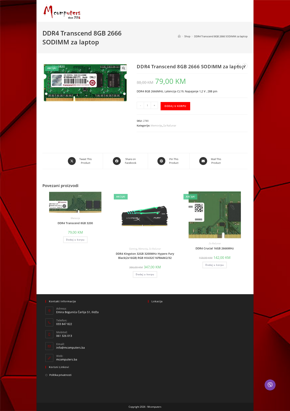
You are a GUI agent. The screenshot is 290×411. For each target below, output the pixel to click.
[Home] (179, 36)
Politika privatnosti (60, 375)
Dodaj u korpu (175, 106)
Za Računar (169, 125)
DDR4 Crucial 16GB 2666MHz (215, 248)
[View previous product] (238, 66)
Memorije (156, 125)
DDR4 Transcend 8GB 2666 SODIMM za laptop (221, 36)
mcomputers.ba (66, 359)
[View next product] (245, 66)
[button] (123, 68)
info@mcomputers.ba (70, 347)
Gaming (133, 248)
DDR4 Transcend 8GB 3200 (75, 223)
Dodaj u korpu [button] (75, 239)
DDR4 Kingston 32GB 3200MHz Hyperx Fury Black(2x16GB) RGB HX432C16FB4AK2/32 (145, 256)
